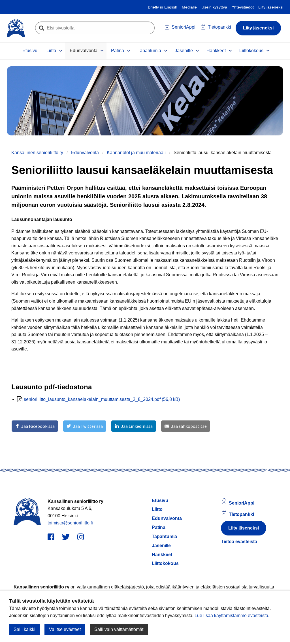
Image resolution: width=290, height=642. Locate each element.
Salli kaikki (24, 629)
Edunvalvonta (83, 50)
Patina (117, 50)
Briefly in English (162, 7)
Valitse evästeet (65, 629)
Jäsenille (184, 50)
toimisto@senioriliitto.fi (70, 522)
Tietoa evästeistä (239, 541)
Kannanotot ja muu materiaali (136, 152)
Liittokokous (251, 50)
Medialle (189, 7)
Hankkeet (216, 50)
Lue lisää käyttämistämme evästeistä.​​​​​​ (232, 615)
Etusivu (29, 50)
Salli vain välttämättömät (118, 629)
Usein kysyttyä (214, 7)
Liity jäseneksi (270, 7)
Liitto (51, 50)
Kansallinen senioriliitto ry (37, 152)
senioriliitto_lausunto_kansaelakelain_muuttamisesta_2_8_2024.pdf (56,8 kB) (102, 399)
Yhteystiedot (243, 7)
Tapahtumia (149, 50)
